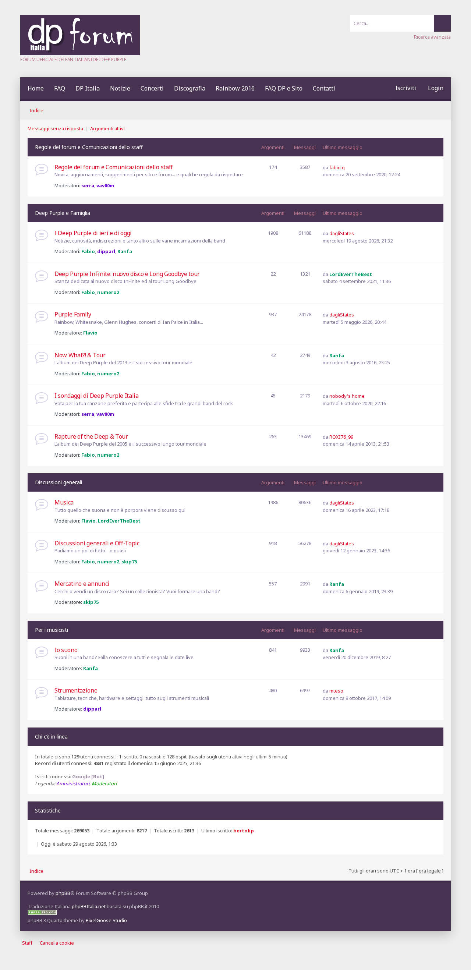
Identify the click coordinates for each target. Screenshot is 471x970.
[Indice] (80, 53)
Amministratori (72, 783)
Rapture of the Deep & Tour (91, 436)
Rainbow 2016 (235, 88)
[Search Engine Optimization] (42, 913)
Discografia (189, 88)
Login (435, 88)
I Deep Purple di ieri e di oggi (93, 233)
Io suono (65, 650)
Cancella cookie (57, 942)
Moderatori (104, 783)
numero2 (108, 292)
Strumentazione (76, 690)
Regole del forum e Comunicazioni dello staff (89, 147)
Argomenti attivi (107, 128)
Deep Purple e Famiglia (62, 212)
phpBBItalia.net (89, 906)
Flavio (90, 332)
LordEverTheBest (350, 274)
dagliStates (341, 233)
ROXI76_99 (341, 436)
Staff (27, 942)
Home (36, 88)
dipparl (106, 251)
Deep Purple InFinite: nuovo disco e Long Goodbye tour (127, 274)
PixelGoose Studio (106, 920)
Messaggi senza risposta (55, 128)
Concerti (152, 88)
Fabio (88, 251)
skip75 (129, 561)
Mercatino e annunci (81, 584)
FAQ (59, 88)
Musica (64, 502)
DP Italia (87, 88)
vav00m (105, 185)
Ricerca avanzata (432, 36)
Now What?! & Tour (80, 355)
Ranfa (124, 251)
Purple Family (72, 314)
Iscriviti (405, 88)
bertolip (243, 830)
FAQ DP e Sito (283, 88)
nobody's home (347, 396)
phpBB (63, 893)
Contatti (324, 88)
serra (87, 185)
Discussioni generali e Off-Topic (96, 543)
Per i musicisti (51, 629)
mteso (336, 690)
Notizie (120, 88)
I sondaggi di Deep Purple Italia (96, 396)
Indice (36, 110)
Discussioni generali (58, 482)
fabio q (337, 167)
